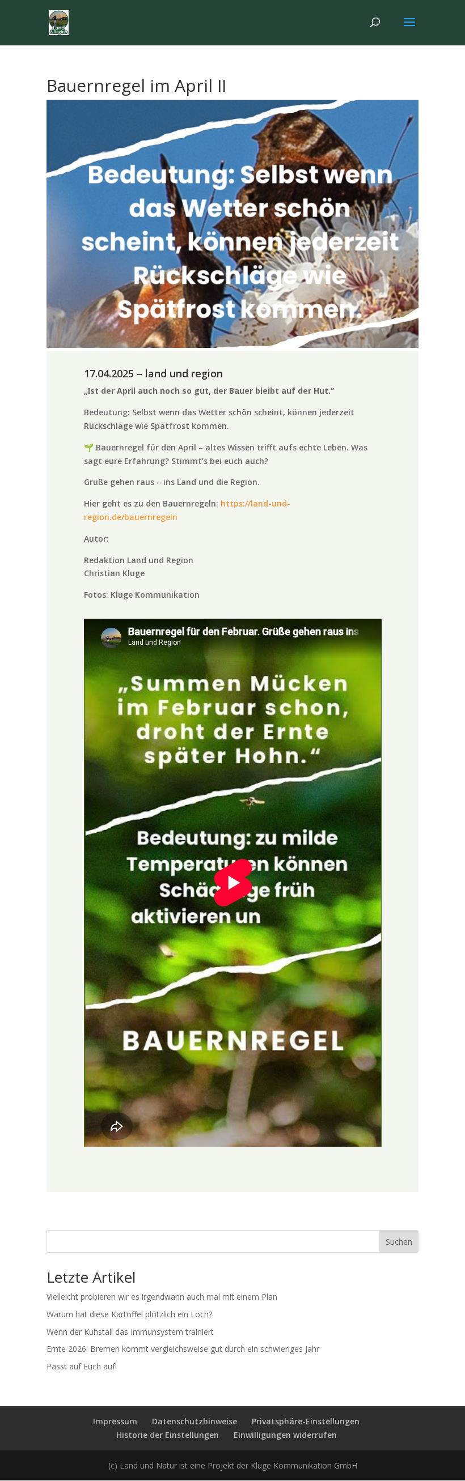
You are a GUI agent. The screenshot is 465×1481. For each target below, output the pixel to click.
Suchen (399, 1241)
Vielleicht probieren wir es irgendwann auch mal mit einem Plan (161, 1296)
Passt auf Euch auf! (81, 1366)
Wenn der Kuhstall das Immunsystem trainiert (130, 1331)
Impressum (115, 1421)
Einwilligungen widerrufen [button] (285, 1434)
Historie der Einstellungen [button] (167, 1434)
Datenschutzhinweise (194, 1421)
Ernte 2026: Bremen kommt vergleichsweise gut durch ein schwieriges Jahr (182, 1348)
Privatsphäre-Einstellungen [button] (306, 1421)
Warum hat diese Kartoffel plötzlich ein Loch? (129, 1314)
